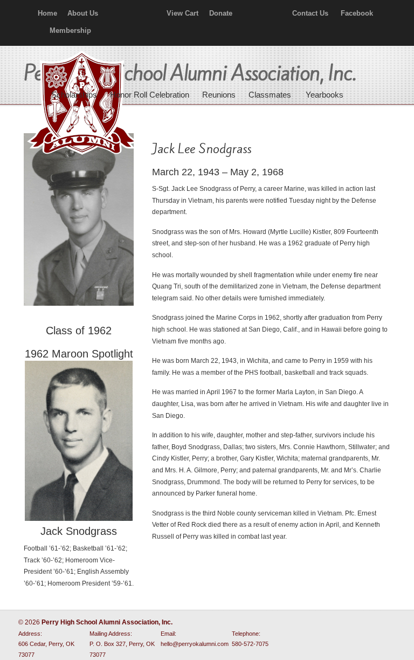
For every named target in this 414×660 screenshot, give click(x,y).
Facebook (357, 13)
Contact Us (310, 13)
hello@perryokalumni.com (195, 644)
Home (47, 13)
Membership (70, 30)
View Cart (182, 13)
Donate (220, 13)
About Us (82, 13)
